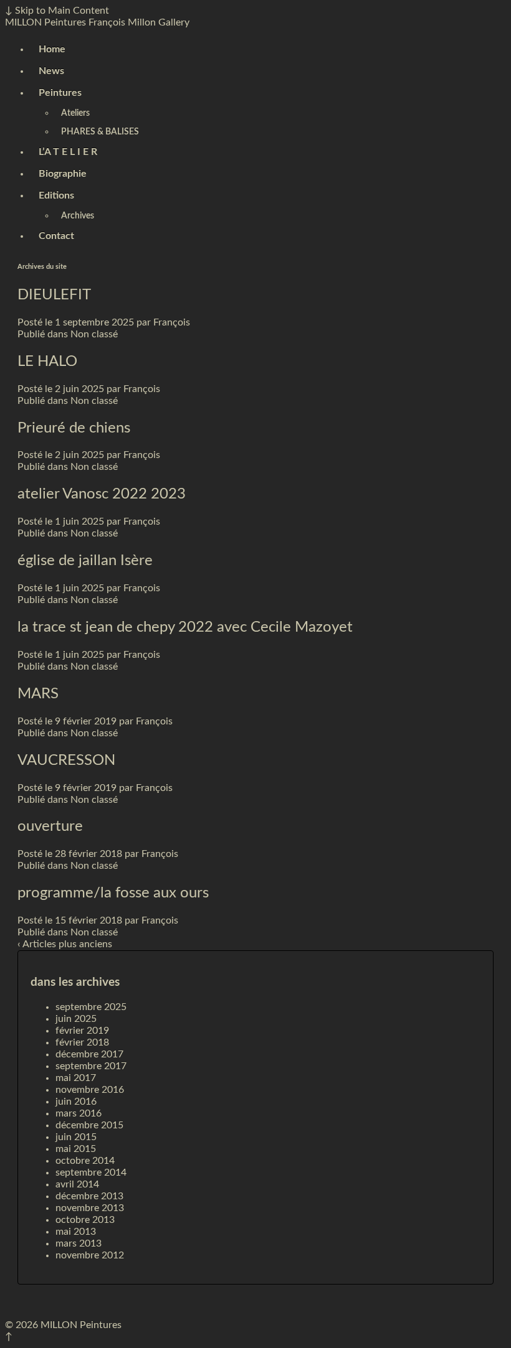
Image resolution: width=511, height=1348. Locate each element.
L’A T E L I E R (68, 152)
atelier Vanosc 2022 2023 (101, 494)
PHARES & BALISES (100, 132)
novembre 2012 (89, 1255)
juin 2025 (76, 1019)
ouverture (50, 826)
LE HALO (47, 361)
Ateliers (75, 113)
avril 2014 (77, 1184)
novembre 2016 (89, 1090)
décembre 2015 (89, 1125)
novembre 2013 (89, 1208)
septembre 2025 (91, 1007)
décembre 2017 (89, 1054)
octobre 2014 (85, 1161)
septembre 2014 (91, 1172)
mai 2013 (75, 1232)
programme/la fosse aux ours (113, 893)
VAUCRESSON (66, 760)
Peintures (60, 93)
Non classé (94, 334)
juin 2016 (76, 1102)
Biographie (63, 174)
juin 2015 (76, 1137)
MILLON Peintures (45, 22)
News (51, 71)
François (171, 322)
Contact (56, 236)
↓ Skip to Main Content (57, 11)
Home (52, 49)
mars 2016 (78, 1113)
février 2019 (82, 1031)
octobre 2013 (85, 1220)
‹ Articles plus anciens (64, 944)
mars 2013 (78, 1243)
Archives (77, 216)
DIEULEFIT (54, 295)
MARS (38, 693)
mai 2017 (75, 1078)
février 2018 (82, 1042)
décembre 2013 (89, 1196)
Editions (56, 195)
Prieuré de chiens (73, 428)
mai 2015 (75, 1149)
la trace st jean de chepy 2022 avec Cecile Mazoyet (185, 627)
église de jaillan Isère (85, 560)
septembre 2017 (91, 1066)
